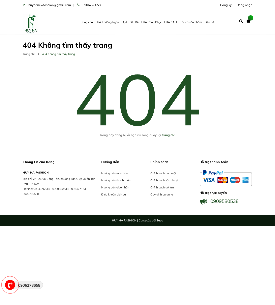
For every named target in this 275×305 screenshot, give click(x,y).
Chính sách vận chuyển (165, 180)
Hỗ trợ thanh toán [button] (214, 162)
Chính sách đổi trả (162, 187)
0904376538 (41, 189)
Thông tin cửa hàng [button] (39, 162)
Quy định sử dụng (161, 194)
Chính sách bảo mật (163, 173)
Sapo (159, 220)
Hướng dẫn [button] (110, 162)
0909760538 (31, 194)
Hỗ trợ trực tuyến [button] (213, 193)
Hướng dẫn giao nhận (115, 187)
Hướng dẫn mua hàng (115, 173)
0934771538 (79, 189)
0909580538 (60, 189)
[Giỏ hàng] (249, 22)
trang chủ (169, 135)
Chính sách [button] (159, 162)
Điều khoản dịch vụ (113, 194)
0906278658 (92, 5)
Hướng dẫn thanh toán (115, 180)
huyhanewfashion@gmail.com (49, 5)
